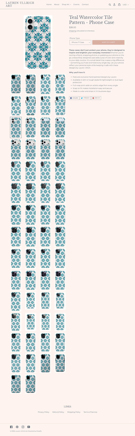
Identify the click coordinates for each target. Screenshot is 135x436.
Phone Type (75, 38)
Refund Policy (58, 412)
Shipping (72, 31)
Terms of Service (90, 412)
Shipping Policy (73, 412)
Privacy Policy (43, 412)
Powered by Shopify (35, 431)
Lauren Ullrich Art (20, 4)
